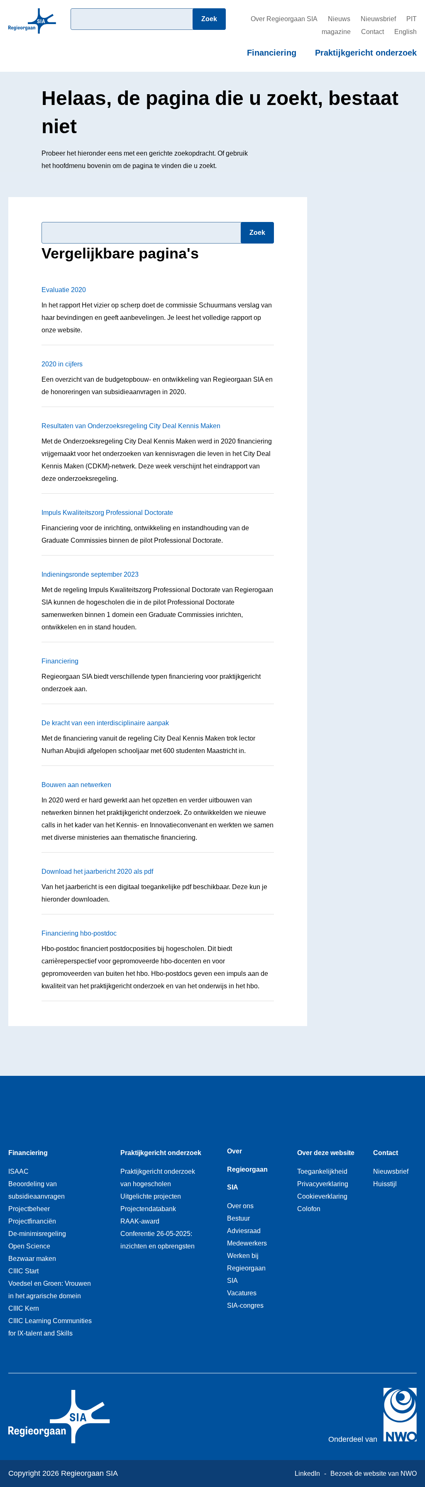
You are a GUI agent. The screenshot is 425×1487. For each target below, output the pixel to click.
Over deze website (325, 1152)
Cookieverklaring (322, 1196)
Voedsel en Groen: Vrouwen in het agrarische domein (49, 1289)
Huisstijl (385, 1183)
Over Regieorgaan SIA (284, 18)
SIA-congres (245, 1305)
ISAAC (18, 1171)
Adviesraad (244, 1230)
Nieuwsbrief (378, 18)
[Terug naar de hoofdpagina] (32, 35)
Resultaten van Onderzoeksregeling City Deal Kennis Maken (131, 425)
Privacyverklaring (322, 1183)
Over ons (240, 1205)
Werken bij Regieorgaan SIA (246, 1268)
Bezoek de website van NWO (373, 1473)
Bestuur (238, 1218)
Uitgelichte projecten (150, 1196)
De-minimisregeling (37, 1233)
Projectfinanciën (32, 1221)
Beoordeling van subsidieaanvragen (36, 1190)
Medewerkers (247, 1243)
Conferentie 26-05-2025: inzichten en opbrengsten (157, 1240)
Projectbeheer (29, 1208)
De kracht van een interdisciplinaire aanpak (105, 722)
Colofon (308, 1208)
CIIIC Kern (23, 1308)
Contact (372, 31)
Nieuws (339, 18)
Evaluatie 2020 (64, 289)
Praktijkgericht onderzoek (366, 52)
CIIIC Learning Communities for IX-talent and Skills (50, 1327)
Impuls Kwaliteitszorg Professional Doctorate (107, 512)
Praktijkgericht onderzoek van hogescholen (157, 1177)
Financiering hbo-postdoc (79, 933)
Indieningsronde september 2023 (90, 574)
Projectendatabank (148, 1208)
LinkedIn (307, 1473)
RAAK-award (139, 1221)
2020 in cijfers (62, 364)
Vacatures (241, 1293)
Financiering (271, 52)
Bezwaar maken (32, 1258)
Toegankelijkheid (322, 1171)
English (405, 31)
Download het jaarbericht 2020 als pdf (97, 871)
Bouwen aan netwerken (76, 784)
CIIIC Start (23, 1271)
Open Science (29, 1246)
